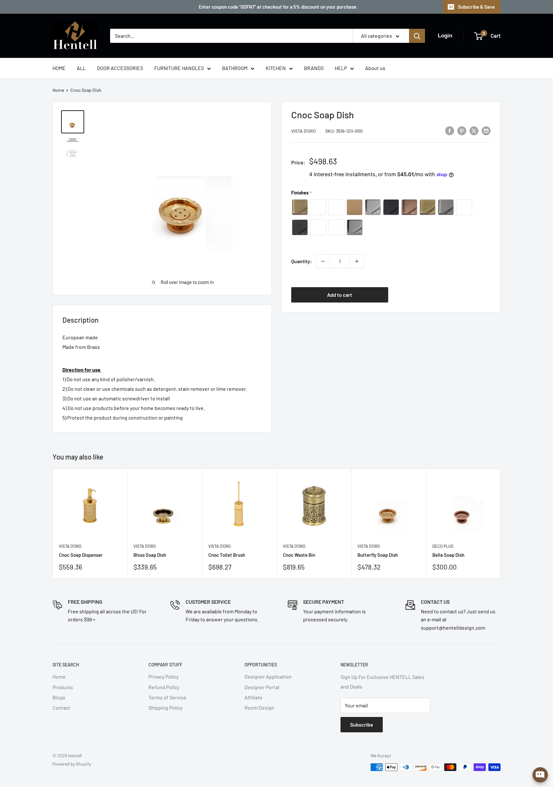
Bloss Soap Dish (149, 555)
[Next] (500, 523)
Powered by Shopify (71, 764)
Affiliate (253, 697)
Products (62, 687)
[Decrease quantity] (323, 261)
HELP (341, 68)
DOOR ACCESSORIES (120, 68)
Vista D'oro (303, 131)
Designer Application (268, 676)
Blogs (58, 697)
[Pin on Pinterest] (461, 130)
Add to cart (339, 294)
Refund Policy (163, 687)
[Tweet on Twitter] (473, 130)
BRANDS (314, 68)
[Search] (417, 36)
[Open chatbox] (540, 775)
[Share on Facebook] (449, 130)
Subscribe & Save (476, 7)
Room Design (259, 707)
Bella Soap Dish (448, 555)
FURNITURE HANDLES (179, 68)
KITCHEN (276, 68)
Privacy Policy (163, 676)
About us (375, 68)
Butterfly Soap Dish (377, 555)
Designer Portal (261, 687)
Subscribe (361, 724)
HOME (59, 68)
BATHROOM (234, 68)
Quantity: (301, 261)
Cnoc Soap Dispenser (81, 555)
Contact (61, 707)
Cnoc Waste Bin (299, 555)
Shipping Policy (165, 707)
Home (58, 90)
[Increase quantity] (357, 261)
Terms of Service (167, 697)
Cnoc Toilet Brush (226, 555)
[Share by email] (486, 130)
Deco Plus (442, 546)
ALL (81, 68)
